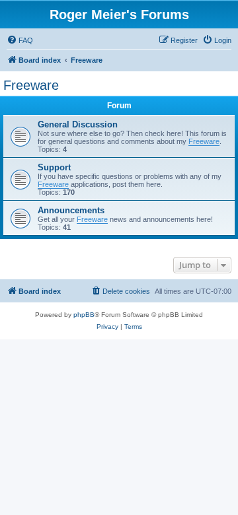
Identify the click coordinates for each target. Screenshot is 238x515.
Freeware (31, 85)
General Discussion (78, 124)
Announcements (71, 210)
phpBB (84, 314)
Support (54, 167)
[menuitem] (20, 40)
